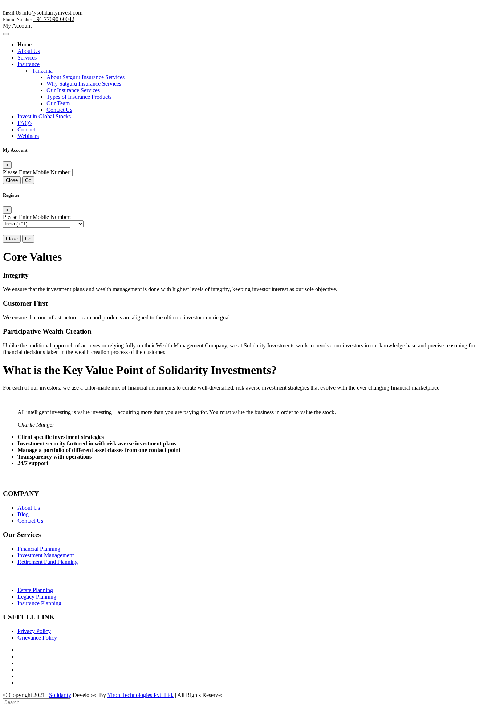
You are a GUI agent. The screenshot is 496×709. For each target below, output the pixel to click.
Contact (26, 129)
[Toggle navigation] (6, 34)
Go (28, 180)
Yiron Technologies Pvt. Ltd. (140, 695)
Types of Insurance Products (78, 97)
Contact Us (59, 110)
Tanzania (42, 71)
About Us (28, 51)
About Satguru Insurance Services (85, 77)
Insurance (28, 64)
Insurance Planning (39, 603)
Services (27, 57)
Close (12, 180)
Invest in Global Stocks (44, 116)
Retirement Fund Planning (47, 562)
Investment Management (45, 555)
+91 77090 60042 (53, 19)
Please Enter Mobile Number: (37, 172)
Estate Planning (35, 590)
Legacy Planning (36, 597)
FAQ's (24, 123)
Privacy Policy (34, 631)
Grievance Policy (37, 638)
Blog (23, 514)
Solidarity (60, 695)
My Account (17, 26)
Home (24, 44)
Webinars (28, 136)
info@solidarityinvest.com (52, 12)
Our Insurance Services (73, 90)
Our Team (58, 103)
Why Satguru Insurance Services (83, 84)
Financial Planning (38, 549)
